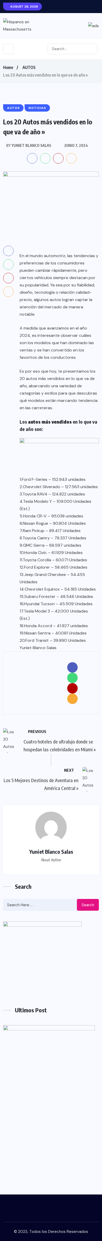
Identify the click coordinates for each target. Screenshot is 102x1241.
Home (8, 67)
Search (88, 905)
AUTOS (29, 67)
